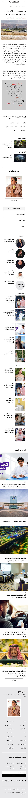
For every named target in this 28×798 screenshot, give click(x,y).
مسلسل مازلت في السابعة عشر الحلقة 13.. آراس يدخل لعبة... (9, 385)
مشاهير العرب (11, 337)
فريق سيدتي (10, 736)
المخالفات (22, 130)
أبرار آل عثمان (11, 252)
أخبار (18, 123)
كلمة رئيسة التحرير (16, 208)
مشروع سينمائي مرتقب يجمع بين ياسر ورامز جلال (9, 354)
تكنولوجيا (12, 310)
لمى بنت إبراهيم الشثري (9, 241)
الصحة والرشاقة (9, 763)
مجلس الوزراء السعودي (11, 127)
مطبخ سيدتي (23, 725)
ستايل (24, 732)
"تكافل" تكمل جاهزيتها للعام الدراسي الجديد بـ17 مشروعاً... (9, 327)
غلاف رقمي (10, 744)
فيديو (24, 721)
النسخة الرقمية (14, 200)
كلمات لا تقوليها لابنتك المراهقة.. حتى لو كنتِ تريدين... (9, 415)
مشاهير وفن (22, 766)
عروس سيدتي (23, 740)
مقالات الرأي (22, 237)
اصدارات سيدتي (22, 744)
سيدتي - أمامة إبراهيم (21, 18)
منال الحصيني (11, 283)
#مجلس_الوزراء (15, 84)
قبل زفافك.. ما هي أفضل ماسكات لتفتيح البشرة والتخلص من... (9, 370)
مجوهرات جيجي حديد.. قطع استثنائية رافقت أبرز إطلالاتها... (9, 430)
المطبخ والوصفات (9, 766)
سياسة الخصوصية (16, 789)
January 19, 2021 (14, 104)
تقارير (25, 736)
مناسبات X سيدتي (9, 725)
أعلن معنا (9, 789)
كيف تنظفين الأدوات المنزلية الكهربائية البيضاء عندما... (9, 400)
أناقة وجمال (22, 769)
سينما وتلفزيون (11, 297)
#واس (16, 98)
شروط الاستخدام (23, 789)
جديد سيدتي (21, 293)
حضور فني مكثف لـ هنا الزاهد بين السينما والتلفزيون (9, 341)
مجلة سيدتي (10, 721)
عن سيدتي (10, 729)
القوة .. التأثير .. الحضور (21, 214)
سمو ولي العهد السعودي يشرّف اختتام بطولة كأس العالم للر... (9, 314)
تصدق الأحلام (22, 220)
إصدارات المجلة (14, 171)
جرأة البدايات (22, 227)
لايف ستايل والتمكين (20, 763)
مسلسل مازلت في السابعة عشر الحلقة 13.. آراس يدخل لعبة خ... (9, 300)
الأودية (15, 130)
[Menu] (25, 2)
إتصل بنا (5, 789)
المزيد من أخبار (20, 450)
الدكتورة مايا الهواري (10, 262)
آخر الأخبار (10, 748)
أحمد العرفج (11, 275)
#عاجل (20, 84)
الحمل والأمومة (9, 769)
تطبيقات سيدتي (9, 740)
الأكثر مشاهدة (20, 366)
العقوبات (12, 123)
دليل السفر (23, 748)
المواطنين (22, 127)
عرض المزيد (14, 680)
